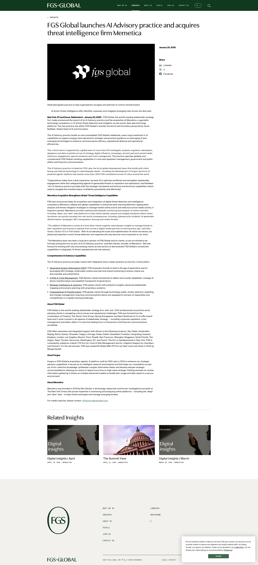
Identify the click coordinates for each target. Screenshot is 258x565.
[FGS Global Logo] (64, 5)
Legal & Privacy (169, 560)
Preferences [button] (228, 550)
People (159, 5)
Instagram (155, 515)
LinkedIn (154, 508)
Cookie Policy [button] (239, 547)
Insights (135, 5)
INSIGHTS (54, 17)
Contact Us (183, 5)
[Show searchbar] (209, 5)
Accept (218, 556)
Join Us (170, 5)
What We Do (122, 5)
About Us (148, 5)
